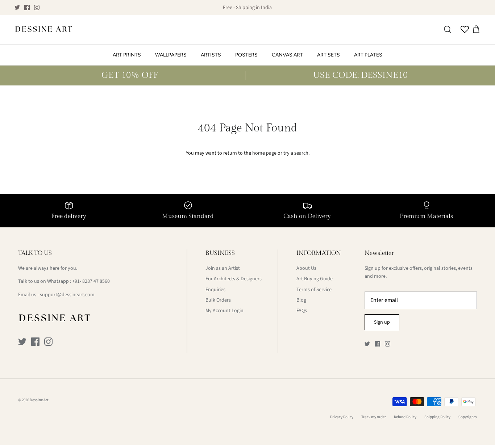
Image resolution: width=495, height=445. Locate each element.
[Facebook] (27, 7)
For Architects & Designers (233, 278)
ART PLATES (368, 55)
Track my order (373, 417)
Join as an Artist (222, 268)
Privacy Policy (341, 417)
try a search (295, 153)
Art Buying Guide (314, 278)
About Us (306, 268)
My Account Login (224, 310)
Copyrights (467, 417)
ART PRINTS (127, 55)
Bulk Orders (218, 300)
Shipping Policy (437, 417)
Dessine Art (39, 400)
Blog (301, 300)
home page (264, 153)
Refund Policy (405, 417)
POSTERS (246, 55)
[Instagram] (36, 7)
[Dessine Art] (43, 29)
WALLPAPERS (171, 55)
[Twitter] (17, 7)
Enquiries (215, 289)
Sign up (382, 322)
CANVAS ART (287, 55)
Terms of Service (314, 289)
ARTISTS (211, 55)
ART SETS (328, 55)
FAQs (301, 310)
